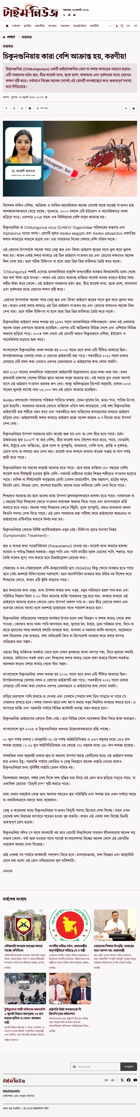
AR (135, 25)
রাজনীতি (40, 26)
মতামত (27, 37)
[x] (64, 15)
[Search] (122, 25)
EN (128, 25)
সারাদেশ (65, 26)
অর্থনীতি (95, 26)
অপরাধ (52, 26)
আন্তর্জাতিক (80, 26)
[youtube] (74, 15)
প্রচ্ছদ (11, 37)
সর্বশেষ (16, 26)
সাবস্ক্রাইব (128, 1066)
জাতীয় (28, 26)
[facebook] (69, 15)
